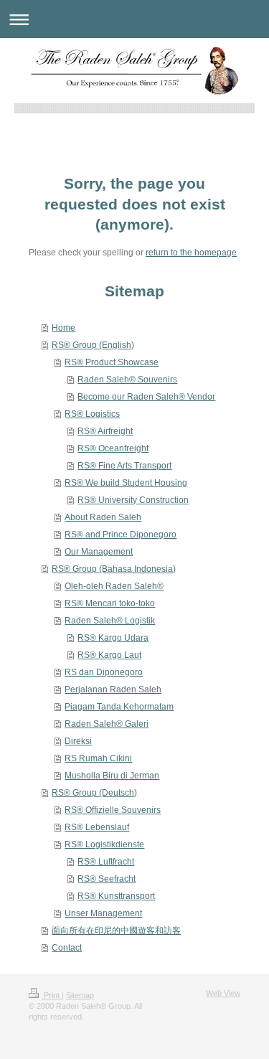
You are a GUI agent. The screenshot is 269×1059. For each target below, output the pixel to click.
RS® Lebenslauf (97, 827)
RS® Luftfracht (105, 862)
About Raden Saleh (103, 517)
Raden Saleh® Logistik (110, 621)
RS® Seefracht (106, 879)
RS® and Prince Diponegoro (120, 535)
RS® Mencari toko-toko (110, 603)
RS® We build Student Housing (126, 483)
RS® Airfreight (105, 431)
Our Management (99, 552)
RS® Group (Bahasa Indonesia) (114, 569)
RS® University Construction (133, 500)
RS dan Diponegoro (104, 672)
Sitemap (80, 995)
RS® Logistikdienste (104, 844)
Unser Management (103, 913)
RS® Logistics (92, 414)
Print (52, 995)
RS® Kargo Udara (112, 638)
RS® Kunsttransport (116, 896)
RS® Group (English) (93, 345)
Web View (223, 993)
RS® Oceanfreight (112, 448)
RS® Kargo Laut (109, 655)
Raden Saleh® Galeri (106, 724)
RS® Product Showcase (112, 362)
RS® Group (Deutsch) (94, 793)
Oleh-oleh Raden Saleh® (114, 586)
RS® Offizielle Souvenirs (113, 810)
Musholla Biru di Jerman (112, 776)
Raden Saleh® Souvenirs (127, 380)
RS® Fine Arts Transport (124, 466)
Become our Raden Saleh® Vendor (146, 397)
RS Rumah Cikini (98, 758)
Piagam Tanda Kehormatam (119, 707)
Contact (67, 948)
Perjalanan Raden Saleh (113, 689)
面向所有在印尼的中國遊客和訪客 (116, 931)
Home (63, 328)
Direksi (78, 741)
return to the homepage (191, 253)
